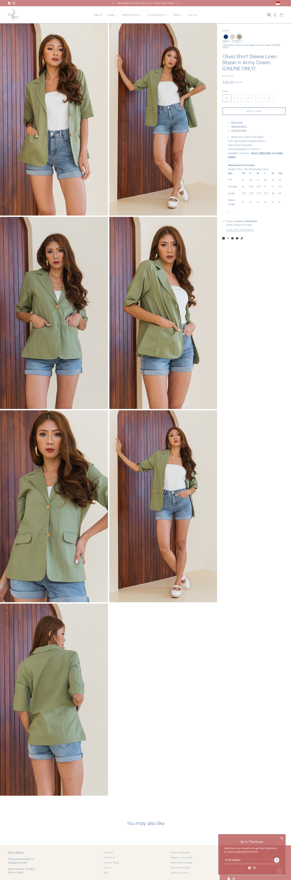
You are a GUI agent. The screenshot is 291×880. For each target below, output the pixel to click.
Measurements (239, 126)
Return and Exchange (182, 862)
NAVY (254, 153)
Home (225, 41)
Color (225, 30)
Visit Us (107, 868)
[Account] (275, 15)
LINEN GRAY (264, 153)
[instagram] (14, 3)
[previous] (112, 3)
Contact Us (109, 857)
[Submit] (276, 860)
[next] (178, 3)
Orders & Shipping (180, 852)
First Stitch (227, 76)
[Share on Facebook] (223, 238)
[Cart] (281, 15)
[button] (225, 36)
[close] (281, 838)
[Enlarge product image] (54, 119)
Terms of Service (180, 873)
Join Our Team (111, 862)
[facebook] (9, 3)
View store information (240, 230)
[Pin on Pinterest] (232, 238)
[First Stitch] (13, 15)
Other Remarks (239, 130)
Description (237, 122)
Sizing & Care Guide (181, 857)
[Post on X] (228, 238)
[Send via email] (237, 238)
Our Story (109, 852)
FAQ (106, 873)
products (236, 41)
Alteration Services (180, 868)
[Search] (269, 15)
